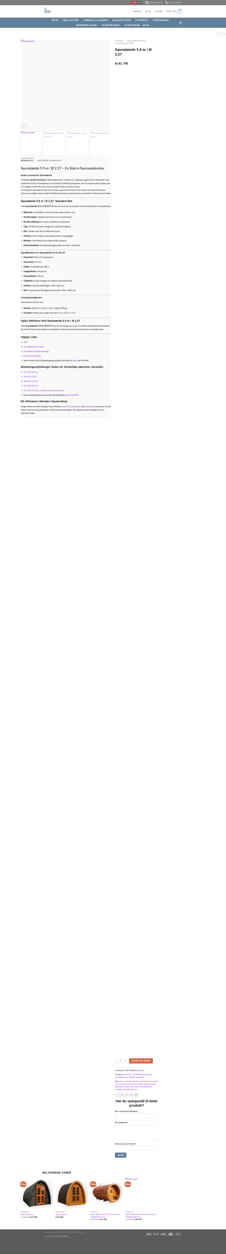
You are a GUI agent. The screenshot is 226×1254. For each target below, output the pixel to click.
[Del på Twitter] (122, 1095)
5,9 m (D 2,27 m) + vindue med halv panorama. (44, 390)
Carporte (141, 20)
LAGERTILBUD (132, 25)
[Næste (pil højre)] (10, 1249)
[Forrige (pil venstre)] (2, 1249)
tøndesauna (147, 1087)
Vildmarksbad (111, 25)
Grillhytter (70, 20)
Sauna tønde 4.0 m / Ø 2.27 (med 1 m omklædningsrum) (105, 1215)
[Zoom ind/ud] (10, 1242)
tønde (153, 1084)
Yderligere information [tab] (49, 161)
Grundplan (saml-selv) (34, 346)
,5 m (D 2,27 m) (31, 381)
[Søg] (180, 23)
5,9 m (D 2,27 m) (31, 385)
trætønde (118, 1089)
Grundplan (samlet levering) (36, 351)
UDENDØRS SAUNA (86, 25)
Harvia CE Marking (32, 356)
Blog (146, 25)
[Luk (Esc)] (2, 1242)
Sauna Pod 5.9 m (27, 1214)
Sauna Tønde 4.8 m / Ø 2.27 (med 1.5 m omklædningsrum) (140, 1215)
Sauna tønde (143, 1081)
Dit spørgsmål (121, 1122)
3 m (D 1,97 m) (30, 376)
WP (142, 1077)
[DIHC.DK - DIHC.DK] (47, 11)
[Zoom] (24, 126)
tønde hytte (119, 1087)
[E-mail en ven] (127, 1095)
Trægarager (160, 20)
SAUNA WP (137, 1074)
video (74, 360)
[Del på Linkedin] (136, 1095)
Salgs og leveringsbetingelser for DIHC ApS (64, 1232)
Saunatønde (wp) (124, 43)
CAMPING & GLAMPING (95, 20)
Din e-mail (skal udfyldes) (126, 1111)
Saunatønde (147, 1074)
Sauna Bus (76, 406)
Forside (119, 40)
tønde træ (138, 1087)
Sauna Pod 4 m (61, 1214)
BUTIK (55, 20)
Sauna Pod (66, 406)
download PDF (72, 395)
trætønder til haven (130, 1089)
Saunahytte (89, 406)
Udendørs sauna (136, 40)
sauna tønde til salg (125, 1084)
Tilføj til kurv (141, 1061)
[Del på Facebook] (117, 1095)
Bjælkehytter (121, 20)
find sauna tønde (125, 1081)
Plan (26, 342)
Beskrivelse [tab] (27, 161)
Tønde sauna (129, 1087)
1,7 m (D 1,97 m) (31, 372)
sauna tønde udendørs (142, 1084)
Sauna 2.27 (128, 1074)
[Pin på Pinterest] (131, 1095)
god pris (135, 1081)
